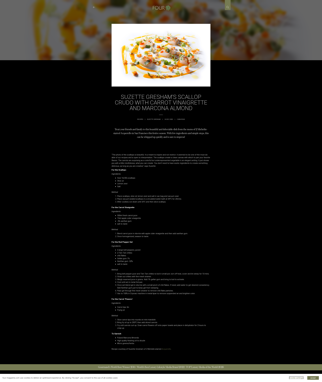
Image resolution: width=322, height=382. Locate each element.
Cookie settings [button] (296, 378)
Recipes (140, 119)
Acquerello (166, 349)
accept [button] (313, 378)
